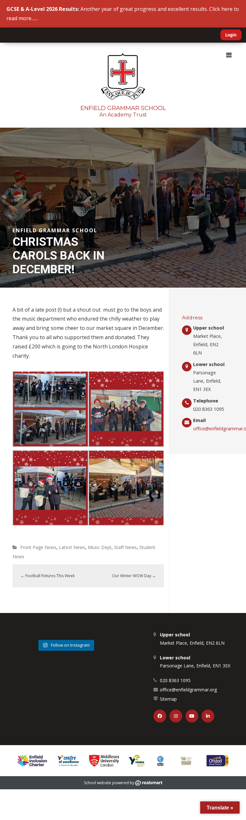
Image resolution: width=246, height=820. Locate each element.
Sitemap (168, 699)
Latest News (72, 547)
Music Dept (99, 547)
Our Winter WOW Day (134, 575)
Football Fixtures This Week (47, 575)
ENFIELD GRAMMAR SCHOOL (123, 108)
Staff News (125, 547)
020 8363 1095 (175, 680)
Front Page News (38, 547)
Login (231, 35)
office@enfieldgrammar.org (188, 690)
